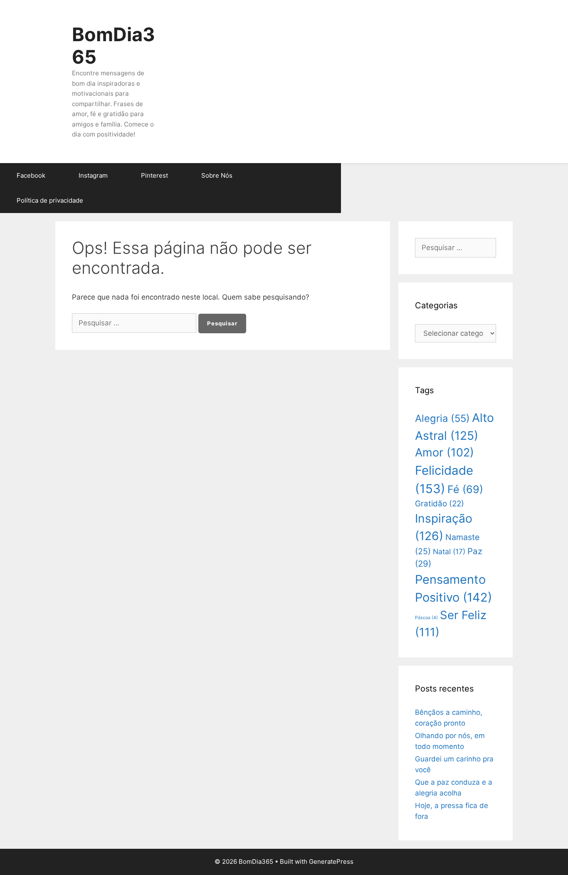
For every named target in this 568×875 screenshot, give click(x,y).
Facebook (31, 175)
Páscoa (426, 617)
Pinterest (154, 175)
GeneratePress (331, 861)
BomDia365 (113, 45)
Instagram (93, 175)
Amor (444, 452)
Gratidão (439, 503)
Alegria (442, 418)
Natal (449, 551)
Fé (465, 489)
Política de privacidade (50, 200)
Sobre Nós (216, 175)
